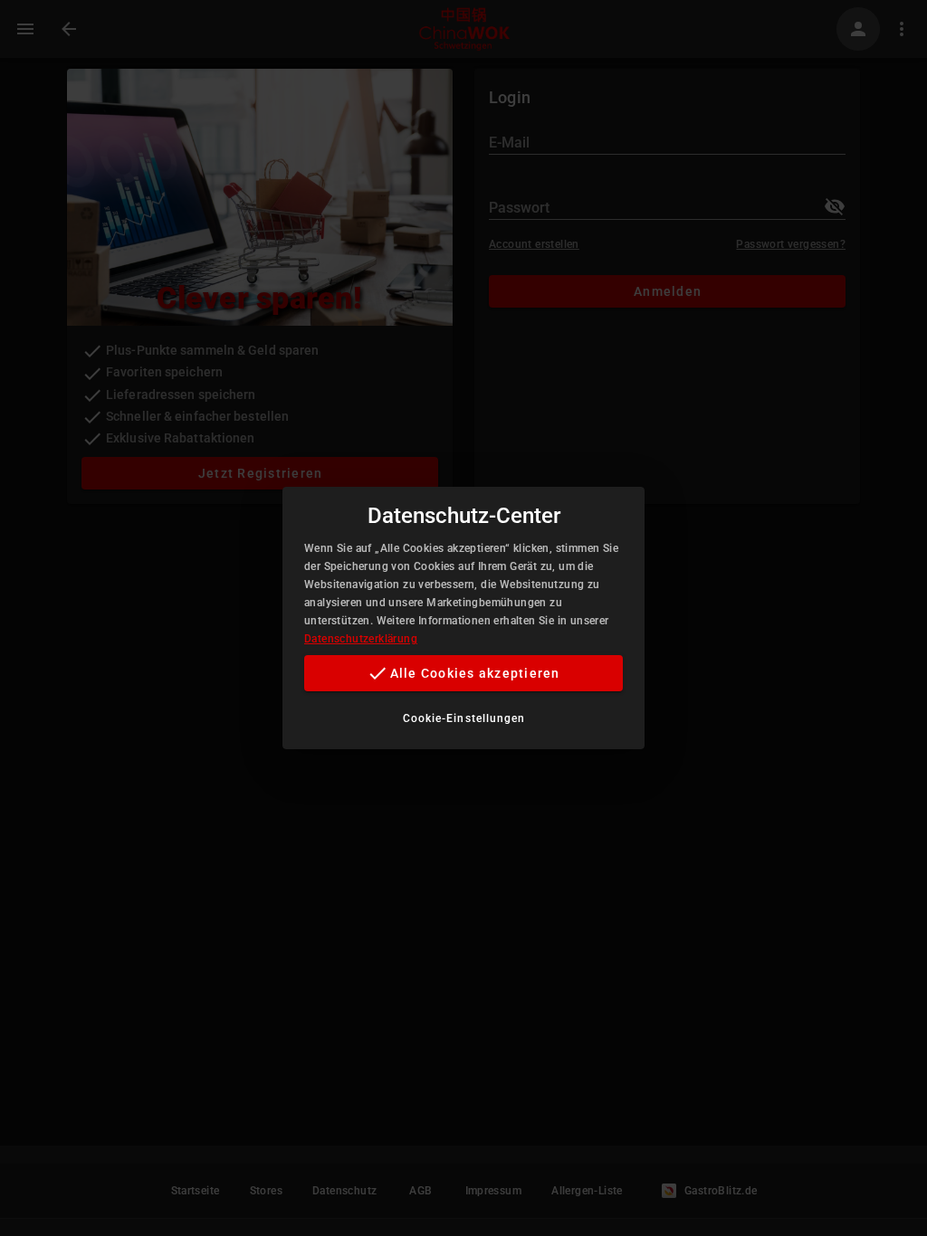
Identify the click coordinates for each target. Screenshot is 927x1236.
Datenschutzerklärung (360, 638)
